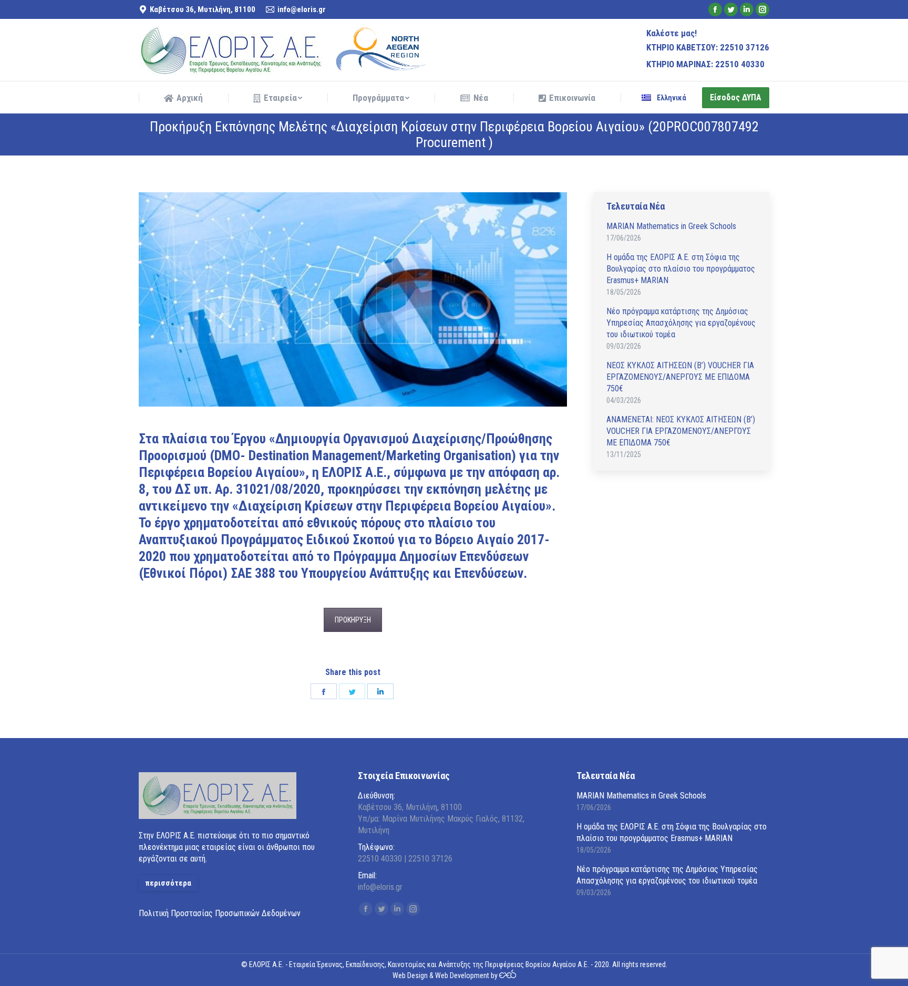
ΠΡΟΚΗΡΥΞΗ (353, 620)
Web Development (462, 975)
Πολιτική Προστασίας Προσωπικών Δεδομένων (220, 913)
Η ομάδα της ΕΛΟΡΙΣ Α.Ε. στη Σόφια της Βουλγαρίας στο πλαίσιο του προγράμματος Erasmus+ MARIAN (680, 268)
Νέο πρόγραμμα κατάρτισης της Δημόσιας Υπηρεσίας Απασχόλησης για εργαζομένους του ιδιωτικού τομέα (681, 322)
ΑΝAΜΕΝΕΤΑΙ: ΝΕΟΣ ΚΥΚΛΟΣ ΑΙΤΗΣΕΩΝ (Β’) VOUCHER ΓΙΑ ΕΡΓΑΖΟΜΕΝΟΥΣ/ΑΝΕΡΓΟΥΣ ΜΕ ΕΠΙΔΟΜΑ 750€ (680, 431)
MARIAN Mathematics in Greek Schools (671, 226)
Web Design (410, 975)
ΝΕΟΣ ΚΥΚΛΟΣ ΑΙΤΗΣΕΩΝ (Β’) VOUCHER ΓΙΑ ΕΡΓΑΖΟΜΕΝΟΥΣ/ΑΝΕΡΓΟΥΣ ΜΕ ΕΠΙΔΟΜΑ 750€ (680, 376)
